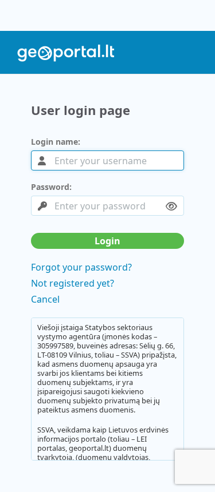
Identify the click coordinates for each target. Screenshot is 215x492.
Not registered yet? (72, 283)
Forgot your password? (81, 267)
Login (107, 241)
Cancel (45, 299)
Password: (51, 187)
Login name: (55, 142)
